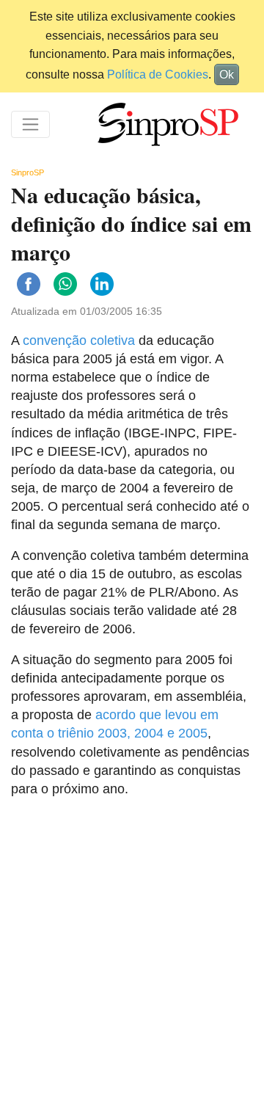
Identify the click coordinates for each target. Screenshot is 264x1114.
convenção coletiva (79, 340)
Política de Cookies (157, 74)
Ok (226, 74)
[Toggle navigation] (30, 124)
